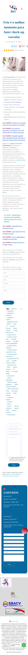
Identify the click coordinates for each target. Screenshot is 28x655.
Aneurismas (7, 117)
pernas (8, 109)
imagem (15, 89)
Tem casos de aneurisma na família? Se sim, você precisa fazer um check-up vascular (13, 130)
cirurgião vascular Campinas (11, 346)
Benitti (4, 192)
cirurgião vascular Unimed (11, 362)
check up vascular (10, 327)
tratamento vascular (9, 398)
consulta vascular (12, 365)
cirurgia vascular (11, 335)
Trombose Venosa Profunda (12, 102)
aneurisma (14, 309)
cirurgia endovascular (11, 331)
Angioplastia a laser (12, 322)
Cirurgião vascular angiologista (12, 342)
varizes (6, 100)
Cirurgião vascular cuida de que (11, 355)
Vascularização (11, 414)
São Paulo (13, 147)
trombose (9, 402)
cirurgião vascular (11, 340)
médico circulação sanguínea (11, 383)
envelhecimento (20, 160)
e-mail (19, 269)
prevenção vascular (12, 392)
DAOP (8, 367)
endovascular (10, 376)
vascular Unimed (11, 411)
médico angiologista (9, 379)
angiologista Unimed (10, 318)
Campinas (6, 147)
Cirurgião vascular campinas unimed (11, 351)
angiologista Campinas (10, 314)
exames (5, 178)
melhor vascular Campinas (12, 385)
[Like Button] (20, 308)
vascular (9, 406)
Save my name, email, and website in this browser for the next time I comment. (17, 459)
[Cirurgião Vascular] (13, 8)
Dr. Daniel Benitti (12, 372)
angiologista (10, 311)
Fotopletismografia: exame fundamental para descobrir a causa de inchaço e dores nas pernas (14, 138)
